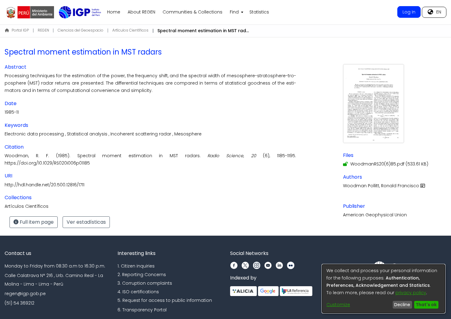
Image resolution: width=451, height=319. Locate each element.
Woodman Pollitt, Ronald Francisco (381, 186)
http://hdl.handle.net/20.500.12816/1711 (44, 185)
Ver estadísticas (86, 222)
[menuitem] (236, 12)
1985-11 (12, 112)
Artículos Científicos (130, 30)
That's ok (426, 305)
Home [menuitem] (113, 12)
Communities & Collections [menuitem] (192, 12)
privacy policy (410, 293)
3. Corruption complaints (145, 283)
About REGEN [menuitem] (141, 12)
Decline (402, 305)
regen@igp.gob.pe (25, 294)
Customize (338, 305)
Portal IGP (20, 30)
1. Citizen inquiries (136, 266)
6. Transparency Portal (142, 310)
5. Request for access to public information (165, 300)
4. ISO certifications (138, 292)
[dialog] (383, 288)
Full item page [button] (36, 222)
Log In (409, 12)
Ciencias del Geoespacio (80, 30)
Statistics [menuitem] (259, 12)
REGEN (43, 30)
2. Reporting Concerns (142, 275)
